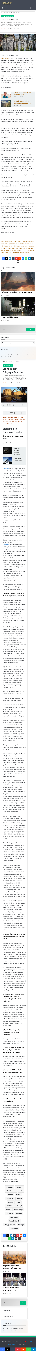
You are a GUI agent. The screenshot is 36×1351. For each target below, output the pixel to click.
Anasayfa (5, 12)
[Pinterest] (16, 258)
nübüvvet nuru (18, 250)
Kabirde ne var (14, 248)
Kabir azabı (5, 58)
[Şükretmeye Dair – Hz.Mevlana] (18, 281)
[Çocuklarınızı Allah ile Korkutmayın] (6, 95)
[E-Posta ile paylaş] (32, 258)
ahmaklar (4, 241)
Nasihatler (13, 1344)
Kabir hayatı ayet (18, 246)
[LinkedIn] (10, 258)
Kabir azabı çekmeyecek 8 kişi (11, 244)
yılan (12, 164)
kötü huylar (9, 250)
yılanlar (26, 252)
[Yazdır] (18, 261)
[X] (6, 258)
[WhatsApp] (26, 258)
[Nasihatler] (6, 3)
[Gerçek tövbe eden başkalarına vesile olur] (6, 103)
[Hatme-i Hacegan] (18, 306)
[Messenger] (23, 258)
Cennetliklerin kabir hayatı (25, 241)
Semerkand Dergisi (14, 12)
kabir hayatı (8, 246)
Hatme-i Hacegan (10, 317)
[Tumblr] (13, 258)
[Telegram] (29, 258)
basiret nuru (12, 241)
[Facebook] (3, 258)
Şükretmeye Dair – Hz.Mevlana (16, 292)
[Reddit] (19, 258)
